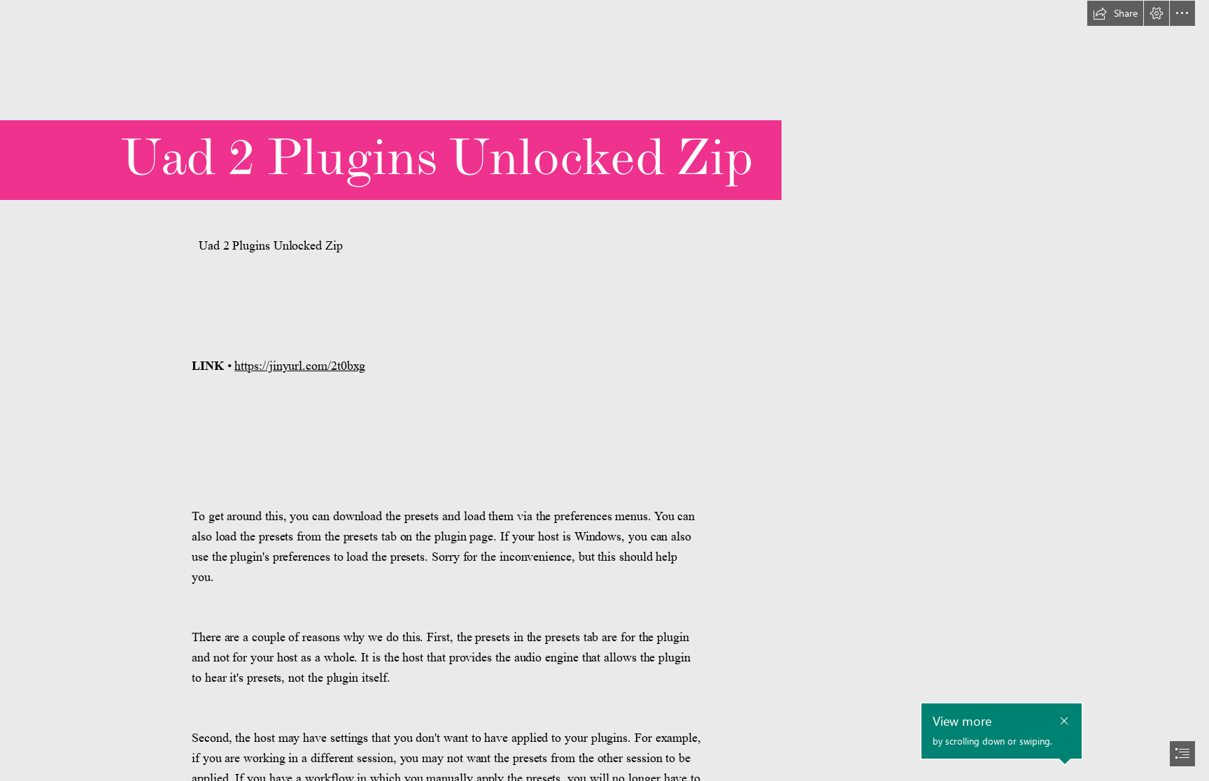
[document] (604, 390)
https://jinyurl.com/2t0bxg (299, 366)
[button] (1115, 13)
